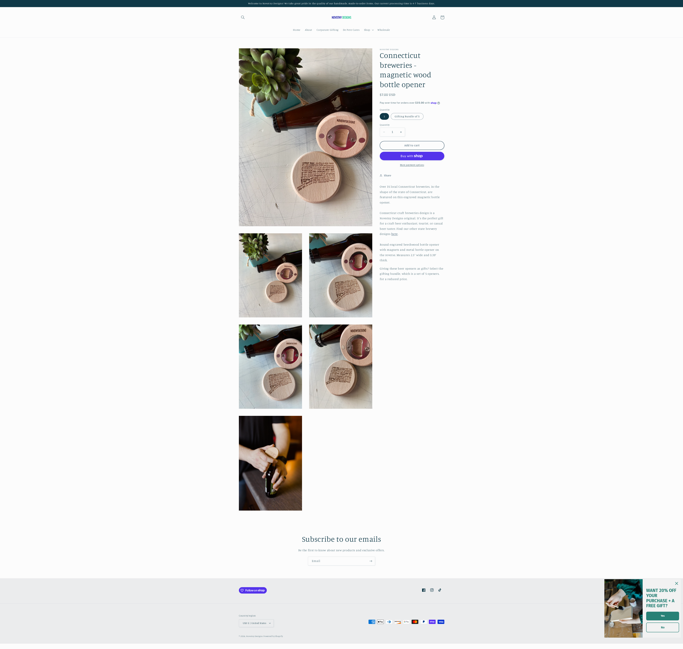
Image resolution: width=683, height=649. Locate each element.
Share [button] (387, 175)
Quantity (385, 124)
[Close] (676, 583)
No (663, 627)
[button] (243, 17)
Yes (663, 615)
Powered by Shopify (273, 636)
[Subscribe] (371, 561)
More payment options (412, 164)
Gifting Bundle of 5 (407, 116)
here (394, 234)
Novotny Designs (254, 636)
